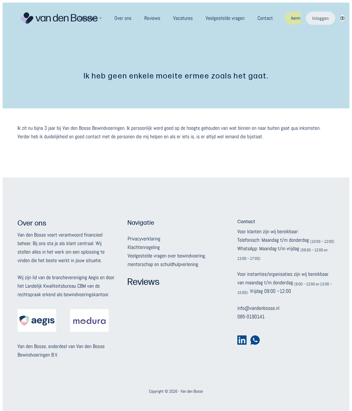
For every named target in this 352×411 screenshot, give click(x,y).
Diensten (87, 18)
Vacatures (183, 18)
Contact (265, 18)
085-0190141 (251, 316)
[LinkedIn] (242, 340)
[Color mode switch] (342, 18)
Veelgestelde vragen (225, 18)
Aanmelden (300, 18)
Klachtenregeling (144, 247)
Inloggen (320, 18)
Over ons (122, 18)
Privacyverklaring (144, 238)
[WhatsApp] (255, 340)
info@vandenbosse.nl (258, 308)
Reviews (152, 18)
